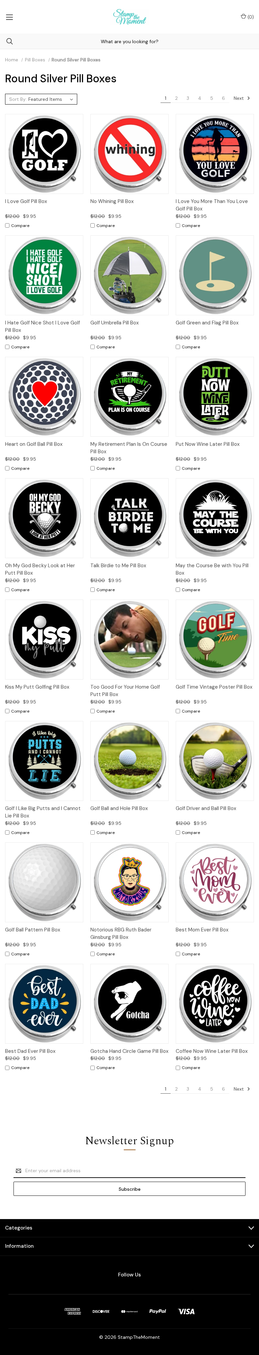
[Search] (6, 41)
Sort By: (18, 99)
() (250, 17)
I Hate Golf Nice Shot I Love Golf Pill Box (42, 326)
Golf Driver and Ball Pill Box (206, 808)
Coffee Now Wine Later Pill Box (212, 1051)
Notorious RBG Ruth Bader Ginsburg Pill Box (120, 933)
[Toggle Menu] (9, 17)
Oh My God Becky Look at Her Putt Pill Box (40, 569)
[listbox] (52, 99)
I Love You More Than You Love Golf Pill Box (212, 205)
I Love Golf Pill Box (26, 201)
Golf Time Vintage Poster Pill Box (214, 687)
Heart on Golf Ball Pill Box (33, 444)
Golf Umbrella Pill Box (114, 322)
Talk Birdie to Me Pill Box (118, 565)
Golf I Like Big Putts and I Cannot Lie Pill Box (43, 812)
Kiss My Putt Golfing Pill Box (37, 687)
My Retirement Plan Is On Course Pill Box (128, 448)
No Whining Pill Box (112, 201)
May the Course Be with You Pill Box (212, 569)
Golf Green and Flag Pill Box (207, 322)
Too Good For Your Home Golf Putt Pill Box (125, 691)
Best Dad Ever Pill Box (30, 1051)
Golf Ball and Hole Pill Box (119, 808)
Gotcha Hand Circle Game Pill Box (129, 1051)
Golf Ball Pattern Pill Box (32, 929)
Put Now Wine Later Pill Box (207, 444)
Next (239, 98)
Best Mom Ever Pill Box (202, 929)
